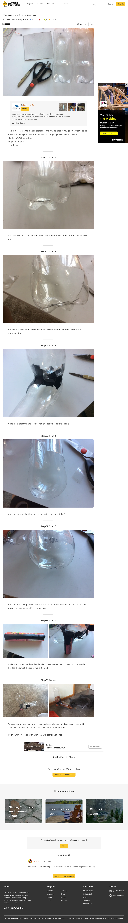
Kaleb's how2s (19, 123)
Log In (110, 4)
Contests (40, 4)
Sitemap (86, 900)
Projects (30, 4)
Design (49, 897)
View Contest (95, 746)
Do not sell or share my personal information (84, 918)
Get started (87, 894)
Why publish (88, 891)
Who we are (87, 904)
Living (20, 20)
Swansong (37, 861)
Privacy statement (44, 918)
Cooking (63, 891)
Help (85, 897)
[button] (92, 24)
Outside (63, 897)
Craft (49, 900)
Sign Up (121, 4)
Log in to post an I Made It (64, 774)
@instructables (118, 891)
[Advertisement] (113, 113)
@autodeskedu (118, 895)
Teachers (50, 4)
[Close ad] (126, 85)
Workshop (50, 894)
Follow (25, 109)
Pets (26, 20)
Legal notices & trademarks (112, 918)
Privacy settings (59, 918)
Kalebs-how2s (10, 20)
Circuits (50, 891)
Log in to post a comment (64, 876)
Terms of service (30, 918)
